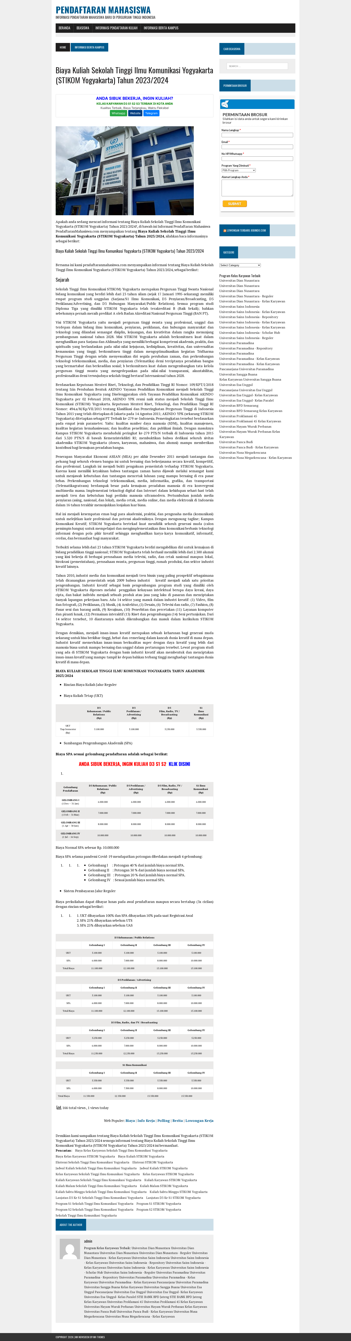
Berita (177, 1120)
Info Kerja (146, 1120)
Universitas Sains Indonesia (151, 1258)
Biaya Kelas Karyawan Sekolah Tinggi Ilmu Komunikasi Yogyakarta (121, 1150)
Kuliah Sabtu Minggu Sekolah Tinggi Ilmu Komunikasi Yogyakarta (101, 1192)
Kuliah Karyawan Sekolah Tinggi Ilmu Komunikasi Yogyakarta (98, 1180)
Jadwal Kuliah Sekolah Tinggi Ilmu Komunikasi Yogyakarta (96, 1168)
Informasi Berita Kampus (161, 27)
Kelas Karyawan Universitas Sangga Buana (150, 1287)
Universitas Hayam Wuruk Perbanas (109, 1307)
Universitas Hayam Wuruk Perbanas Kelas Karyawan (170, 1307)
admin (88, 1241)
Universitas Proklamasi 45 (125, 1302)
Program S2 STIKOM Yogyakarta (158, 1209)
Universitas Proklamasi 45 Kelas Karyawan (173, 1302)
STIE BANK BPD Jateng (153, 1297)
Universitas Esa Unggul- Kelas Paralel (110, 1297)
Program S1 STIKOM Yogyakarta (158, 1204)
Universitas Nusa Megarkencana (242, 452)
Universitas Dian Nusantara (151, 1248)
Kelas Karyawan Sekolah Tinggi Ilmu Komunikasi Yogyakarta (98, 1174)
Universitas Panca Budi (100, 1311)
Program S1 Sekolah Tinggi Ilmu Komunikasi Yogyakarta (94, 1204)
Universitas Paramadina (172, 1272)
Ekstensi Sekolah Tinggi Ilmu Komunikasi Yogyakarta (92, 1162)
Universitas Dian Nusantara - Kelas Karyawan (252, 301)
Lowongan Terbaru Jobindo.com (246, 230)
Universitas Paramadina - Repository (246, 348)
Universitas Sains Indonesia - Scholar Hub (249, 332)
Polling (163, 1120)
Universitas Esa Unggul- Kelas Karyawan (175, 1292)
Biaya (130, 1120)
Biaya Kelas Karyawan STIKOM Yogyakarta (85, 1156)
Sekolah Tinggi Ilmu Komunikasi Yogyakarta (86, 1215)
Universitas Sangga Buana (102, 1287)
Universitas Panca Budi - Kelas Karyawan (145, 1311)
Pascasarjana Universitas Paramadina (182, 1282)
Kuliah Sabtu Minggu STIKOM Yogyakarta (179, 1192)
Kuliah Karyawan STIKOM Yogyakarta (170, 1180)
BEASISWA (83, 27)
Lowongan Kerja (199, 1120)
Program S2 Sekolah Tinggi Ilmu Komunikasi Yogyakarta (94, 1209)
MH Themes (99, 1337)
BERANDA (64, 27)
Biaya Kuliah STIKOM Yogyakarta (141, 1156)
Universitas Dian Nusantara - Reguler (165, 1253)
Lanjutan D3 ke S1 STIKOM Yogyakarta (173, 1198)
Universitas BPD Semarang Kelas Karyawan (250, 411)
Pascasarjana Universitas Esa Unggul (120, 1292)
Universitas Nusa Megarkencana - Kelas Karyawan (140, 1316)
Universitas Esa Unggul (236, 384)
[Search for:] (257, 66)
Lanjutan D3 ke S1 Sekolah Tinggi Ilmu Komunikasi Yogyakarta (99, 1198)
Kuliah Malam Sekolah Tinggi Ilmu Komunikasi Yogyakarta (96, 1186)
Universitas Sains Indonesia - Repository (137, 1263)
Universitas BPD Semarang (238, 405)
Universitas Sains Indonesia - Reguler (129, 1272)
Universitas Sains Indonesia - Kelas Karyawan (138, 1267)
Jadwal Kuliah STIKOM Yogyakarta (164, 1168)
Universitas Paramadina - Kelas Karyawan (127, 1282)
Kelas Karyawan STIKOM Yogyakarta (168, 1174)
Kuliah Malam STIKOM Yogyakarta (164, 1186)
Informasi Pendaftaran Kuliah (116, 27)
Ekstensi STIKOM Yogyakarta (152, 1162)
